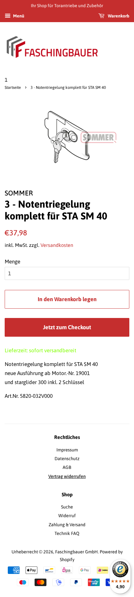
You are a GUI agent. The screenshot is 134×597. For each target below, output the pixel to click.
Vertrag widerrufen (67, 476)
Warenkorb (118, 15)
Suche (67, 506)
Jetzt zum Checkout (67, 327)
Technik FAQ (67, 533)
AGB (67, 467)
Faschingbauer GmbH (76, 551)
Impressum (67, 449)
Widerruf (67, 515)
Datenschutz (67, 458)
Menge (12, 261)
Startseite (13, 87)
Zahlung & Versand (67, 524)
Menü (18, 15)
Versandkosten (57, 245)
